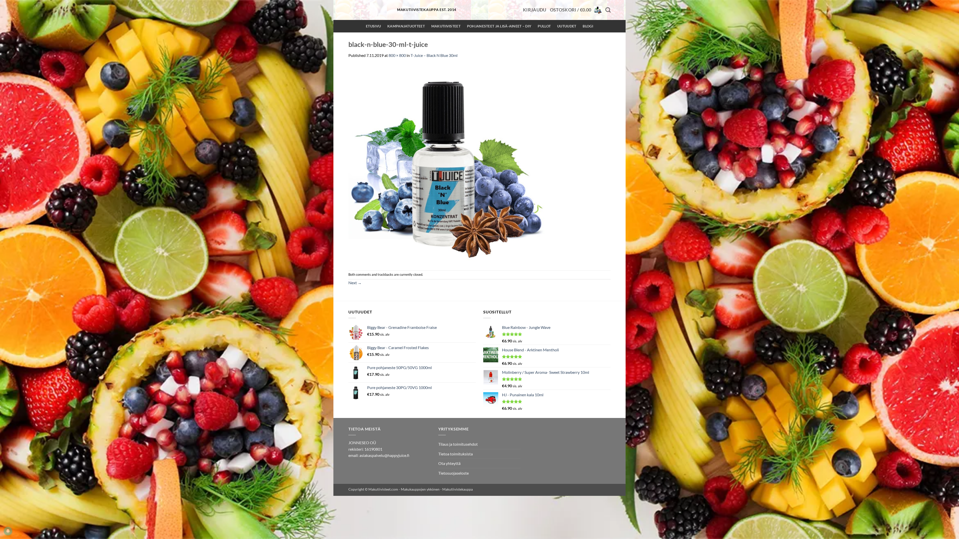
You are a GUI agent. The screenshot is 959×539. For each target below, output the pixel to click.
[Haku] (608, 9)
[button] (534, 9)
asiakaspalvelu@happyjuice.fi (384, 455)
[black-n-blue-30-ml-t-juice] (448, 163)
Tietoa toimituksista (455, 453)
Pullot (544, 26)
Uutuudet (566, 26)
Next (355, 282)
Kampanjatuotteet (406, 26)
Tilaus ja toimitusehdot (458, 444)
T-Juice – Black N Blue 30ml (434, 55)
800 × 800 (397, 55)
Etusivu (373, 26)
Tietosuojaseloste (453, 473)
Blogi (588, 26)
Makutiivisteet (446, 26)
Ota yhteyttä (449, 463)
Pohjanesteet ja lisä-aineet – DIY (499, 26)
